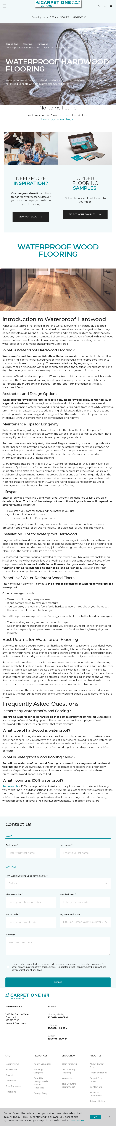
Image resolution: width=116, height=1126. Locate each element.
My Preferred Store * (70, 914)
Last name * (66, 845)
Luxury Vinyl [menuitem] (12, 1064)
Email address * (68, 894)
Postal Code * (12, 914)
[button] (99, 6)
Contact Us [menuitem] (96, 1087)
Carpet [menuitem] (9, 1075)
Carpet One (11, 44)
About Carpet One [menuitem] (97, 1065)
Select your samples (82, 214)
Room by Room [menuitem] (98, 1072)
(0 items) (111, 6)
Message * (10, 934)
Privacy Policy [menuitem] (97, 1101)
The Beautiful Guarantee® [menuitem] (69, 1085)
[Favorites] (105, 6)
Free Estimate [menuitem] (13, 1086)
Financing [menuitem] (10, 1091)
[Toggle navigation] (4, 6)
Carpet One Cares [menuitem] (96, 1080)
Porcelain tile (10, 786)
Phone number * (14, 894)
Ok (95, 1116)
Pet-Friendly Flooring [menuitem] (68, 1071)
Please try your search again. (58, 119)
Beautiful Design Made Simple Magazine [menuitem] (41, 1083)
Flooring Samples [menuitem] (38, 1071)
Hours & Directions (15, 1023)
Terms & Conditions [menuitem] (96, 1094)
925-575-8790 (79, 17)
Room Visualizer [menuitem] (42, 1064)
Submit (58, 982)
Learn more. (76, 1120)
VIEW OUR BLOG (28, 216)
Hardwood (42, 44)
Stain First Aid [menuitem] (69, 1064)
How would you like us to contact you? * (26, 876)
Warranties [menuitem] (68, 1078)
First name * (11, 845)
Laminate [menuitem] (10, 1080)
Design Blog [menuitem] (40, 1093)
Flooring (27, 44)
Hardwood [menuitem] (11, 1069)
